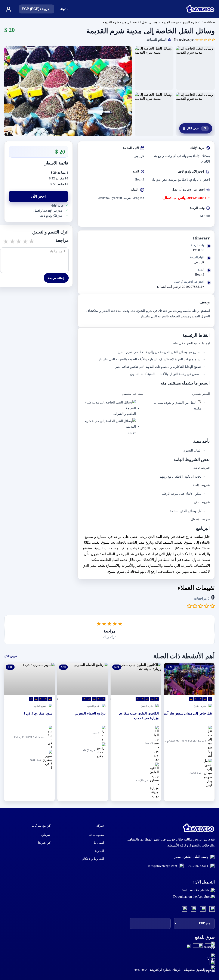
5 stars (31, 241)
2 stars (12, 241)
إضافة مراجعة (56, 278)
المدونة (65, 9)
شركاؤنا (45, 834)
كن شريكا (44, 842)
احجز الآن (38, 196)
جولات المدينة (170, 22)
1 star (5, 241)
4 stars (25, 241)
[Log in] (8, 9)
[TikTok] (184, 909)
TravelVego (208, 22)
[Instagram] (203, 909)
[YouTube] (193, 909)
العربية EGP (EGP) (36, 9)
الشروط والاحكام (93, 858)
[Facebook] (212, 909)
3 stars (18, 241)
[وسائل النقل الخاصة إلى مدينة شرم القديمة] (68, 91)
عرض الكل (194, 128)
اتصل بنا (99, 842)
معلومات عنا (96, 834)
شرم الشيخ (190, 22)
